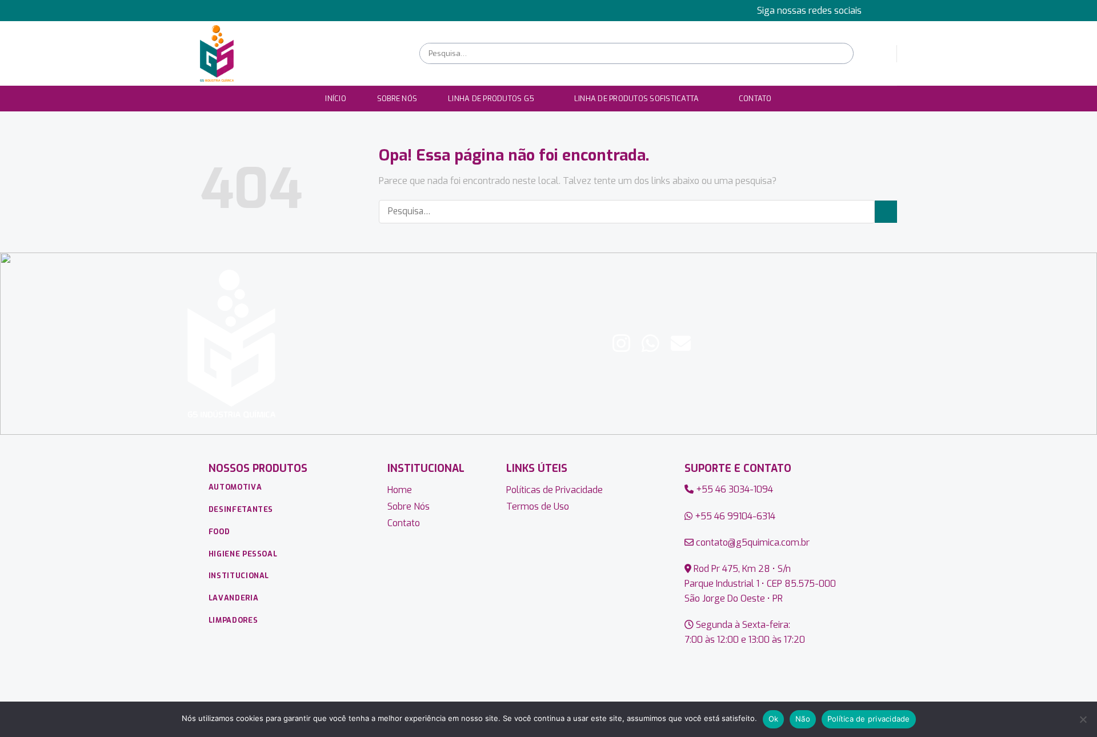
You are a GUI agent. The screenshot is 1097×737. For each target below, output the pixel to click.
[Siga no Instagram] (891, 10)
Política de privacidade (868, 718)
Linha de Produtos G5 (491, 98)
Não (802, 718)
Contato (755, 98)
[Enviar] (843, 53)
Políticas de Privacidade (554, 490)
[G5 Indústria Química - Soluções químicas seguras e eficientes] (301, 53)
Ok (773, 718)
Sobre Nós (397, 98)
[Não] (1082, 723)
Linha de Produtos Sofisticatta (636, 98)
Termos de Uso (537, 506)
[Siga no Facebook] (880, 10)
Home (399, 490)
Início (335, 98)
